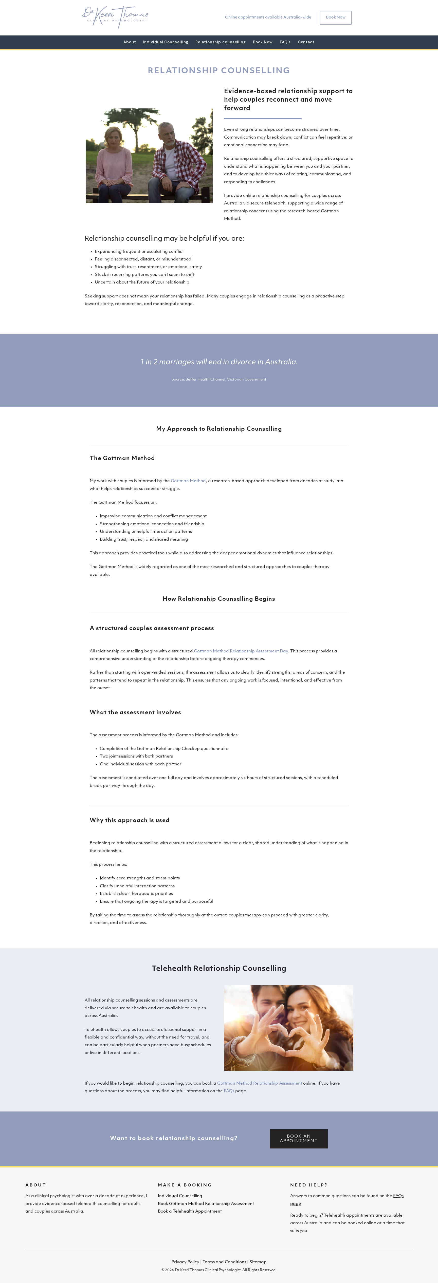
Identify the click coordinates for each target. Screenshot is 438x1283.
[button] (299, 1138)
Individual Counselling (180, 1196)
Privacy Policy (185, 1262)
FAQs (229, 1091)
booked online (362, 1223)
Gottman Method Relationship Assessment (259, 1084)
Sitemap (258, 1262)
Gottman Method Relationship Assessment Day (241, 651)
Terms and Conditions (224, 1262)
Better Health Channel (205, 380)
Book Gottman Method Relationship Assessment (206, 1204)
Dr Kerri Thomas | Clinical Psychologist (115, 17)
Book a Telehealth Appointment (190, 1212)
